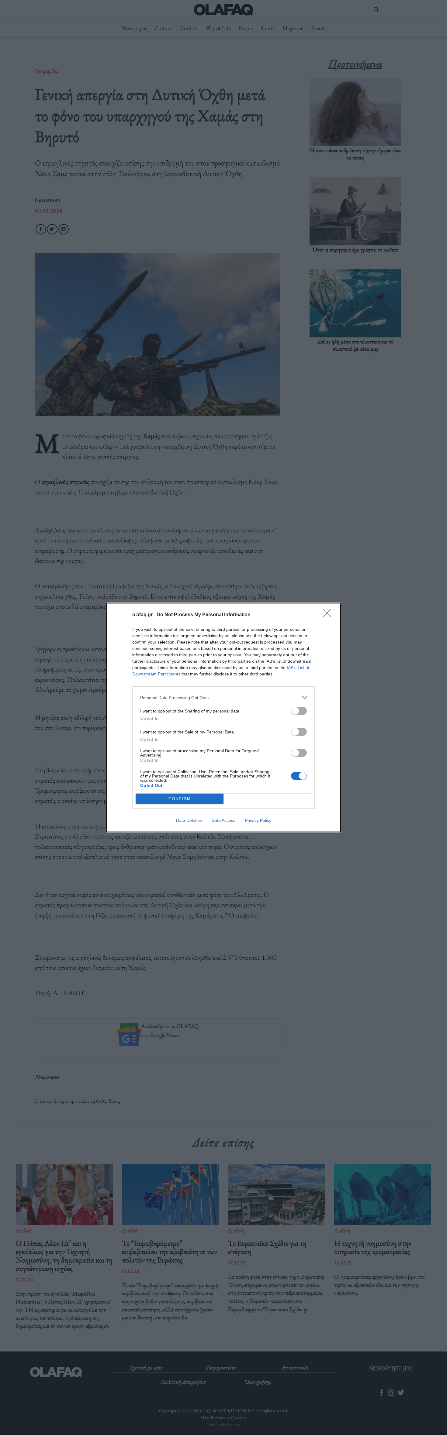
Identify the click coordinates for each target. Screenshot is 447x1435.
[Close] (328, 615)
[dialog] (223, 717)
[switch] (299, 711)
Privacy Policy (258, 820)
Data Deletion (189, 820)
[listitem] (223, 697)
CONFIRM (179, 799)
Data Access (223, 820)
